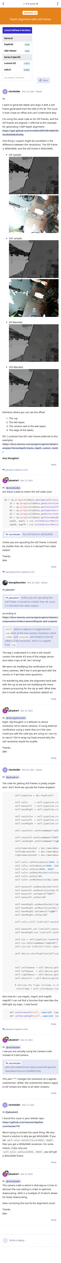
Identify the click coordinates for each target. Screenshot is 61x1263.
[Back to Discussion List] (3, 4)
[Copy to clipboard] (56, 499)
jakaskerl (14, 597)
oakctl (7, 69)
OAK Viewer (10, 50)
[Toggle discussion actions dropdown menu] (57, 4)
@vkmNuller (13, 487)
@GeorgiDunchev (16, 718)
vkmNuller (15, 534)
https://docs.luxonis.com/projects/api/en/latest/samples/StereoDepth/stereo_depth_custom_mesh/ (30, 448)
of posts (29, 3)
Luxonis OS (10, 63)
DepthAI (8, 44)
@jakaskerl (12, 777)
